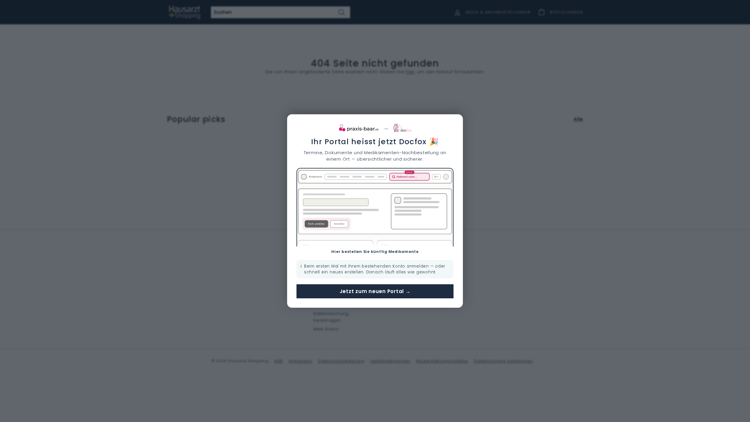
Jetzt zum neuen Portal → (375, 291)
